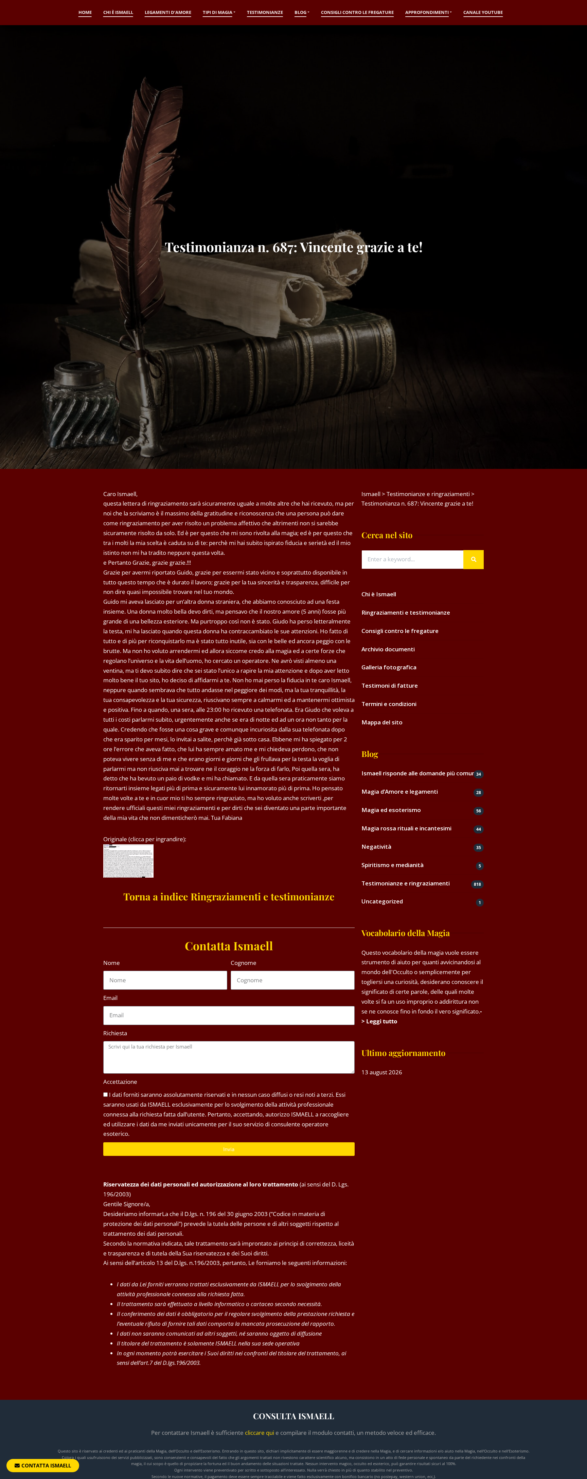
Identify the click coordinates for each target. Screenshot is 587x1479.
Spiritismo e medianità (392, 865)
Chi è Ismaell (118, 12)
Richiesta (115, 1033)
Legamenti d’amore (168, 12)
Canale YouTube (483, 12)
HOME (85, 12)
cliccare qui (259, 1433)
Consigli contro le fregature (357, 12)
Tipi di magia (217, 12)
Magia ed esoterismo (391, 810)
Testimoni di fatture (389, 685)
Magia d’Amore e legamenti (399, 791)
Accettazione (120, 1082)
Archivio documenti (388, 649)
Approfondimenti (427, 12)
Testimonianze (265, 12)
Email (110, 998)
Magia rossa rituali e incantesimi (406, 828)
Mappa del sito (382, 722)
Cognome (243, 963)
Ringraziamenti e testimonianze (405, 612)
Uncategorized (382, 901)
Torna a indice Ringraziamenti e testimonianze (229, 896)
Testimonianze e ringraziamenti (405, 883)
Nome (111, 963)
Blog (300, 12)
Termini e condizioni (388, 704)
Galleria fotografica (388, 667)
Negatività (376, 846)
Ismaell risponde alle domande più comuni (419, 773)
